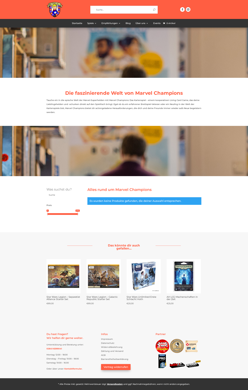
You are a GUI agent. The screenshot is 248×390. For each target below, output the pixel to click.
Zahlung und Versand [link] (112, 351)
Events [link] (157, 23)
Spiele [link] (90, 23)
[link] (54, 17)
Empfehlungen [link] (109, 23)
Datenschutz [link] (107, 343)
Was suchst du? (59, 189)
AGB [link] (103, 355)
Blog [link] (128, 23)
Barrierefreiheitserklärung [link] (114, 359)
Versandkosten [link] (115, 384)
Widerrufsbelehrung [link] (111, 347)
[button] (182, 9)
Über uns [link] (140, 23)
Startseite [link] (77, 23)
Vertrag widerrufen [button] (116, 367)
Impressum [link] (107, 339)
